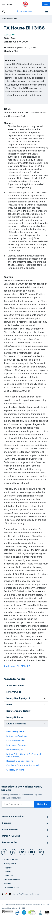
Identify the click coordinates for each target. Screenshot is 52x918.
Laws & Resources (16, 723)
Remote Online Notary (18, 710)
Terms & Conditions (12, 879)
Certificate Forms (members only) (22, 765)
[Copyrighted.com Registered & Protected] (7, 911)
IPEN (9, 704)
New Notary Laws (10, 19)
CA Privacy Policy (11, 887)
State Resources (15, 685)
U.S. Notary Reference (17, 745)
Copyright (8, 867)
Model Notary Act (15, 749)
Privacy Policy (10, 863)
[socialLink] (5, 853)
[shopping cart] (42, 11)
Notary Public (13, 691)
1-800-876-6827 (26, 11)
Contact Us (8, 875)
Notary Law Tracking (16, 736)
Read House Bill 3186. (15, 666)
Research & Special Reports (19, 761)
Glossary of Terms (15, 770)
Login (46, 4)
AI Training (8, 883)
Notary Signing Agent (18, 698)
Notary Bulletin (14, 717)
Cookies (7, 871)
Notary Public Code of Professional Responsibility (23, 755)
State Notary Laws (15, 740)
